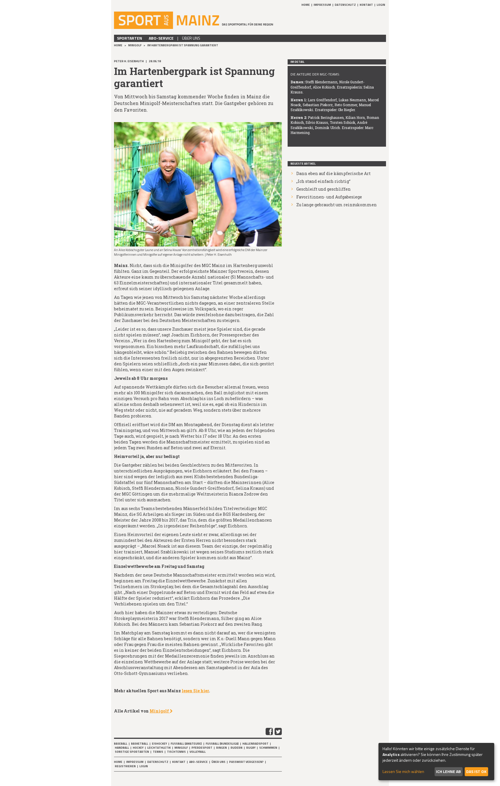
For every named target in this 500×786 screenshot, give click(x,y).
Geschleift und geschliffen (323, 189)
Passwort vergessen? (246, 762)
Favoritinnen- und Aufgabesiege (329, 197)
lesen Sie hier (195, 690)
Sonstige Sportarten (132, 752)
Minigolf (135, 45)
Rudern (236, 747)
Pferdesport (202, 747)
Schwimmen (268, 747)
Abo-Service (161, 38)
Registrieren (125, 766)
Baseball (120, 743)
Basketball (139, 743)
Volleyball (198, 752)
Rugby (250, 747)
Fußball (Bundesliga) (222, 743)
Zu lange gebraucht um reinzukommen (336, 204)
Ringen (221, 747)
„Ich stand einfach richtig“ (323, 181)
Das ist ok (476, 771)
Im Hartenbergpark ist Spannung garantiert (182, 45)
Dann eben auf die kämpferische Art (333, 173)
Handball (122, 747)
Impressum (322, 5)
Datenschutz (345, 5)
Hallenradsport (255, 743)
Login (381, 5)
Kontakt (366, 5)
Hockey (138, 747)
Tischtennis (176, 752)
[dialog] (436, 761)
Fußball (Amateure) (186, 743)
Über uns (191, 38)
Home (306, 5)
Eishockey (159, 743)
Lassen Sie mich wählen (403, 771)
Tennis (158, 752)
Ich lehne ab (448, 771)
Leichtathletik (159, 747)
